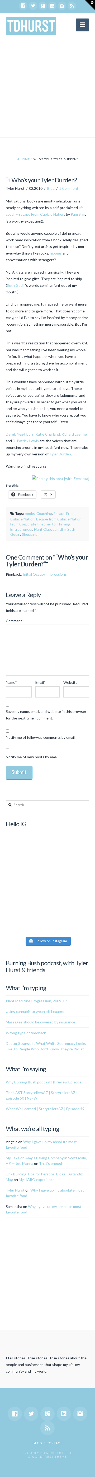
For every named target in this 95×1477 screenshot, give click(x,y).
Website (70, 682)
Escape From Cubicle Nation (41, 214)
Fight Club (42, 529)
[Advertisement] (47, 87)
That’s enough (51, 1163)
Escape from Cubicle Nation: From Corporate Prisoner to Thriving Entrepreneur (46, 524)
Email (40, 682)
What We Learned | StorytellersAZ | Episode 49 (45, 1108)
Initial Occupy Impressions (45, 574)
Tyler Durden (60, 454)
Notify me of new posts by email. (32, 757)
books (30, 513)
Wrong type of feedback (26, 1033)
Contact (54, 1443)
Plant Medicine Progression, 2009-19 (36, 1001)
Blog (51, 188)
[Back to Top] (87, 1469)
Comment (15, 621)
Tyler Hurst (15, 1190)
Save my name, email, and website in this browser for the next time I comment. (46, 714)
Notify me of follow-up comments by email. (40, 737)
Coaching (44, 513)
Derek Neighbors (20, 434)
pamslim (59, 529)
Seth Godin (16, 285)
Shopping (29, 534)
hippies (56, 253)
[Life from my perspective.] (31, 26)
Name (11, 682)
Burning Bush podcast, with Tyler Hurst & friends (47, 966)
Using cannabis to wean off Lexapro (35, 1011)
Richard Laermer (74, 434)
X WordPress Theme (47, 1456)
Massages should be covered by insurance (40, 1022)
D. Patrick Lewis (26, 441)
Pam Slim (78, 214)
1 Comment (68, 188)
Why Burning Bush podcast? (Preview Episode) (44, 1082)
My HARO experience (37, 1179)
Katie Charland (47, 434)
